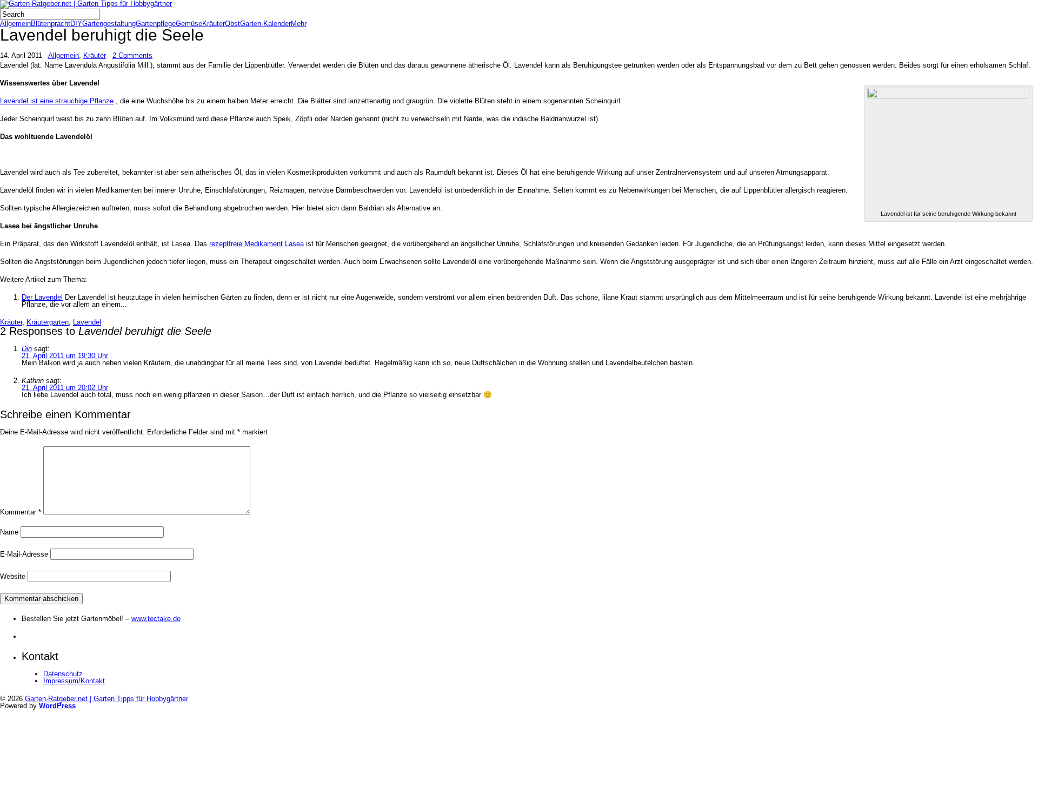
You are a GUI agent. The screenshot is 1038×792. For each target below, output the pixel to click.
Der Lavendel (42, 297)
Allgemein (15, 23)
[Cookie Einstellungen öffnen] (81, 788)
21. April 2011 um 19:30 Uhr (65, 356)
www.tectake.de (156, 619)
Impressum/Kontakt (74, 681)
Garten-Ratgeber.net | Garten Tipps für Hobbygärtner (106, 699)
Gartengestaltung (109, 23)
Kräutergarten (47, 322)
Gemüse (189, 23)
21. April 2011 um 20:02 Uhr (65, 388)
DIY (76, 23)
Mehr (299, 23)
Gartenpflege (156, 23)
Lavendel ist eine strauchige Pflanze (57, 101)
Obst (232, 23)
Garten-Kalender (265, 23)
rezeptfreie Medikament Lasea (256, 244)
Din (27, 349)
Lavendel (87, 322)
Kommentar (20, 512)
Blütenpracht (50, 23)
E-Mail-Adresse (24, 554)
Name (9, 532)
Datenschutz (63, 674)
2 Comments (132, 55)
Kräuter (213, 23)
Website (12, 576)
